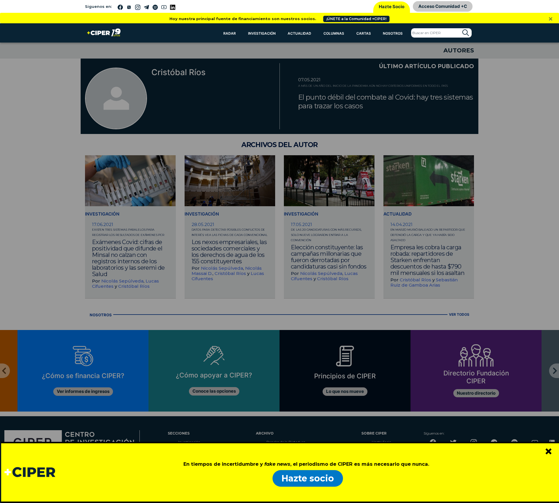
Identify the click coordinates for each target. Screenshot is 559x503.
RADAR (229, 33)
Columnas (333, 33)
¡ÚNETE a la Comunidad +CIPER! (356, 19)
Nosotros (393, 33)
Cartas (363, 33)
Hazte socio (308, 478)
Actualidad (299, 33)
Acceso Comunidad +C (442, 6)
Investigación (262, 33)
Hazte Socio (391, 6)
